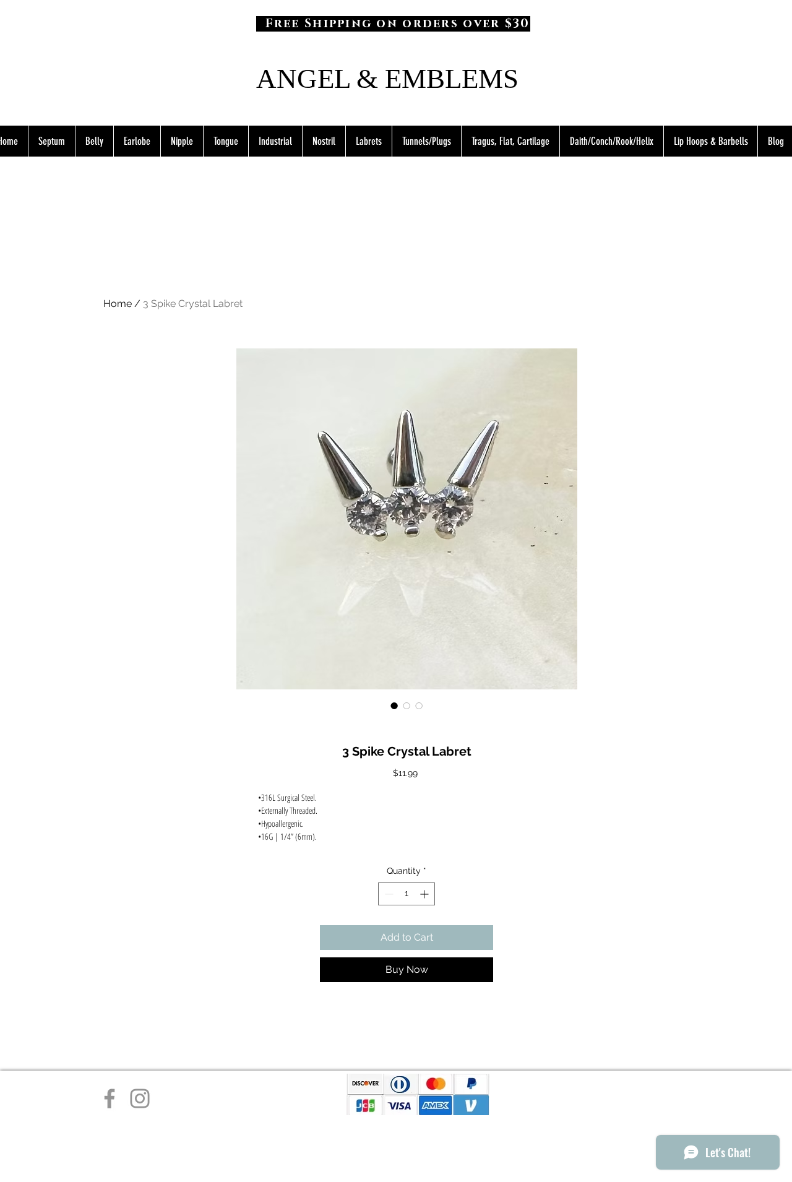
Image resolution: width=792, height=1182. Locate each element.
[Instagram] (140, 1098)
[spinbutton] (406, 894)
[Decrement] (387, 894)
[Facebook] (110, 1098)
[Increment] (425, 894)
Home (117, 303)
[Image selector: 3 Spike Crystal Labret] (394, 705)
